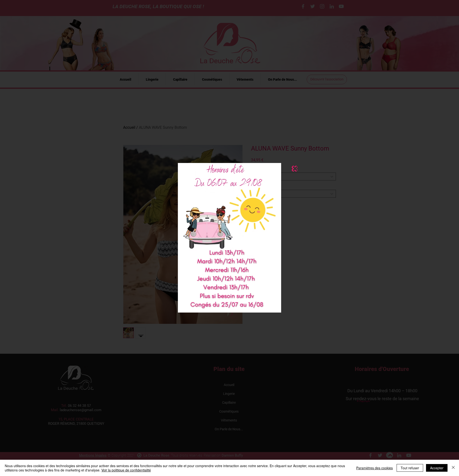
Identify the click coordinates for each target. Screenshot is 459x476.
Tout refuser (410, 467)
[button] (295, 169)
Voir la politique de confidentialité (126, 470)
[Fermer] (453, 468)
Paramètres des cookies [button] (374, 467)
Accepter (436, 467)
